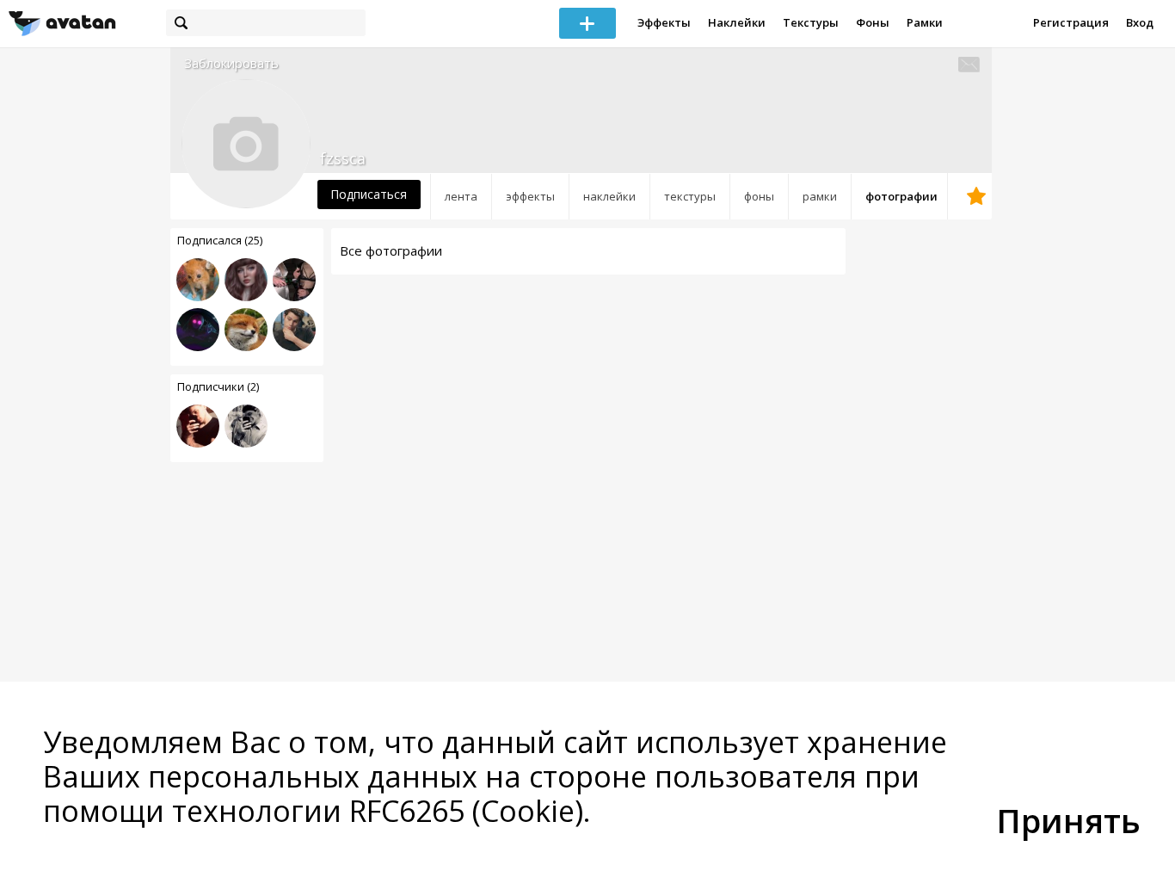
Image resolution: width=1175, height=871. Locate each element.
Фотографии (901, 196)
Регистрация (1071, 22)
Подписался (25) (219, 240)
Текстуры (811, 22)
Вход (1139, 22)
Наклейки (737, 22)
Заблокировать (231, 63)
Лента (461, 196)
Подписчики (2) (218, 386)
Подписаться (368, 194)
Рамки (925, 22)
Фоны (872, 22)
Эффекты (664, 22)
